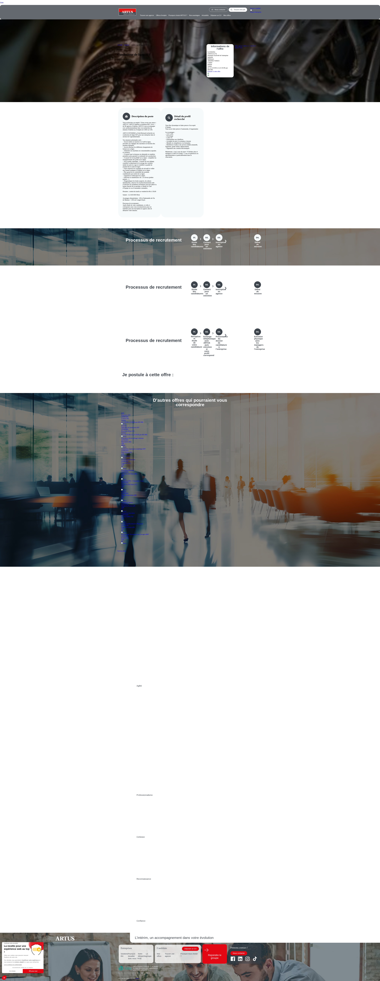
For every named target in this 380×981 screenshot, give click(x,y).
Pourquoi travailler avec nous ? (133, 956)
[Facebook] (232, 958)
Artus (1, 2)
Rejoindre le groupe (214, 956)
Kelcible (137, 978)
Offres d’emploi (161, 15)
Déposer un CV (216, 15)
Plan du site (149, 973)
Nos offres (159, 955)
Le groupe (148, 955)
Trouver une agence (147, 15)
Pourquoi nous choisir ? (189, 955)
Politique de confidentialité (125, 973)
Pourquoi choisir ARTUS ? (178, 15)
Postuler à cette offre (214, 71)
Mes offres (227, 15)
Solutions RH (124, 955)
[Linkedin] (240, 958)
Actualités (205, 15)
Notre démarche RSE (142, 956)
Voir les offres (121, 551)
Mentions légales (139, 973)
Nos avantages (194, 15)
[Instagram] (247, 958)
